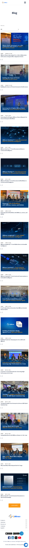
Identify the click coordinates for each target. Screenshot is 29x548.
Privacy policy (20, 544)
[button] (26, 520)
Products (3, 520)
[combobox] (10, 29)
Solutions (3, 522)
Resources (3, 524)
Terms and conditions (10, 544)
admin (2, 53)
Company (3, 526)
